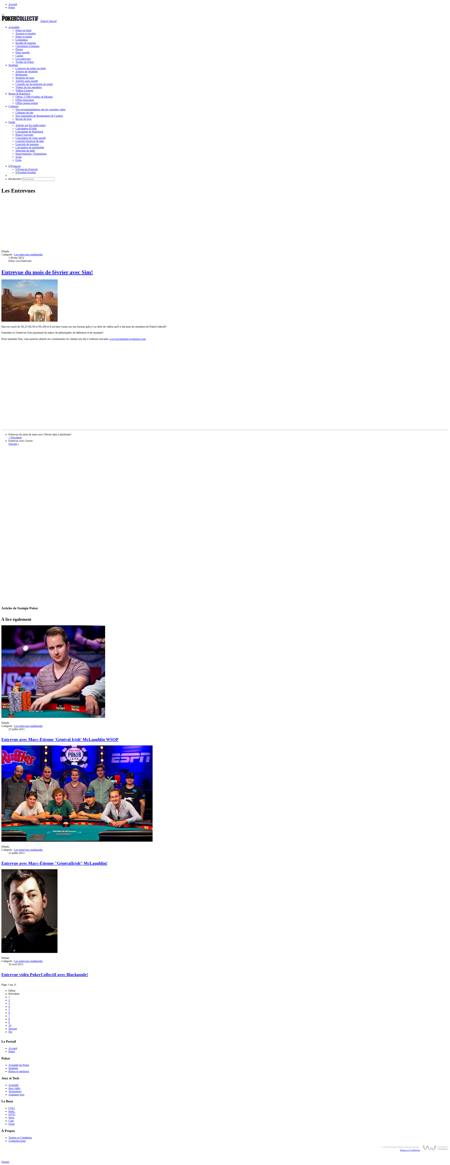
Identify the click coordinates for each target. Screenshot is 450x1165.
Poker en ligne (23, 30)
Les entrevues (23, 58)
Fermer (5, 1161)
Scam (18, 156)
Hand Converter (24, 134)
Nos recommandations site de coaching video (40, 109)
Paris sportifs (22, 52)
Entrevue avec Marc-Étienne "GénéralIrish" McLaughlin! (54, 863)
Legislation (21, 39)
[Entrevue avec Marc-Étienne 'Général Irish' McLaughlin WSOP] (53, 716)
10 (9, 1025)
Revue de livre (23, 118)
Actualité (13, 1085)
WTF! (11, 1114)
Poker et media (23, 36)
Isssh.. (11, 1111)
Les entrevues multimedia (28, 254)
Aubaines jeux (16, 1094)
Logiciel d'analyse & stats (29, 141)
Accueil (12, 4)
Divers (19, 49)
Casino (19, 55)
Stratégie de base (24, 77)
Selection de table (25, 150)
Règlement (21, 74)
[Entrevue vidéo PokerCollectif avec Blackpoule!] (29, 951)
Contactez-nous (17, 1140)
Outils (11, 122)
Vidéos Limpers (24, 90)
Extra (18, 160)
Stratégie (13, 65)
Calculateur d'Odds (26, 128)
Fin (10, 1031)
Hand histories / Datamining (31, 153)
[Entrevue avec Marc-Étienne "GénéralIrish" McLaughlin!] (77, 840)
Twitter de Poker (24, 61)
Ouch (11, 1123)
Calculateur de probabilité (29, 147)
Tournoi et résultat (25, 33)
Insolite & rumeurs (25, 43)
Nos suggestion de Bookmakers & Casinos (39, 115)
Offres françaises (24, 99)
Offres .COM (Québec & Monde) (34, 96)
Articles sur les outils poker (30, 125)
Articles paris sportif (26, 80)
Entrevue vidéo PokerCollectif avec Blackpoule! (44, 974)
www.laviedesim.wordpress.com (128, 338)
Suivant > (13, 443)
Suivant (12, 1028)
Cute (11, 1120)
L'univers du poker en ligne (30, 68)
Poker (11, 7)
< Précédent (15, 437)
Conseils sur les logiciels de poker (34, 84)
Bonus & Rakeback (19, 93)
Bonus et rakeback (18, 1071)
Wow (11, 1117)
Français (33, 169)
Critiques (13, 106)
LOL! (11, 1108)
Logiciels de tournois (27, 144)
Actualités (14, 27)
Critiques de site (24, 112)
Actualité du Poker (18, 1065)
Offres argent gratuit (26, 103)
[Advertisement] (106, 222)
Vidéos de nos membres (28, 87)
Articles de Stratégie (26, 71)
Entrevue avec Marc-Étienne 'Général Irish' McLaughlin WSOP (59, 739)
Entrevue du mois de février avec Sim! (47, 272)
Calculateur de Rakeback (29, 131)
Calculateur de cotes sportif (30, 137)
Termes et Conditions (20, 1137)
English (31, 172)
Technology (15, 1091)
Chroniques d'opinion (27, 46)
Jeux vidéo (14, 1088)
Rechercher (14, 178)
